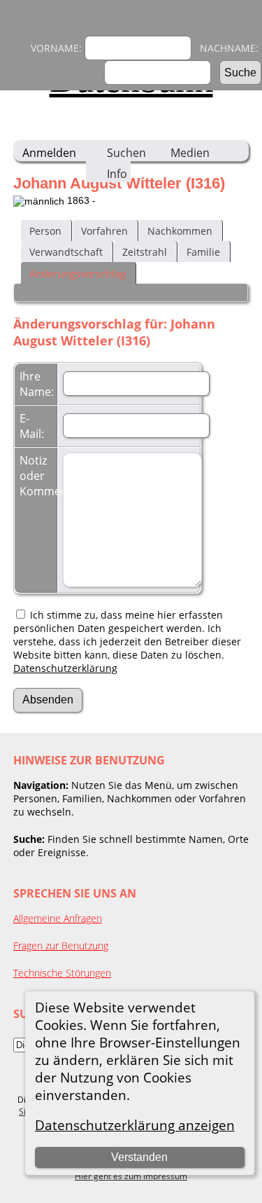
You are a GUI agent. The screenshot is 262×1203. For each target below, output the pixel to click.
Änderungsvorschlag (77, 273)
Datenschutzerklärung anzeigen (135, 1125)
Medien (190, 152)
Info (117, 173)
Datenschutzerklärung (65, 668)
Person (45, 231)
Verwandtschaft (66, 252)
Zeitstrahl (144, 252)
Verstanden (139, 1157)
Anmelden (49, 152)
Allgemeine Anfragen (57, 918)
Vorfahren (104, 231)
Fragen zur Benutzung (60, 945)
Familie (203, 252)
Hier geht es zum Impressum (131, 1176)
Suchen (126, 152)
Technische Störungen (62, 972)
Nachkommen (179, 231)
